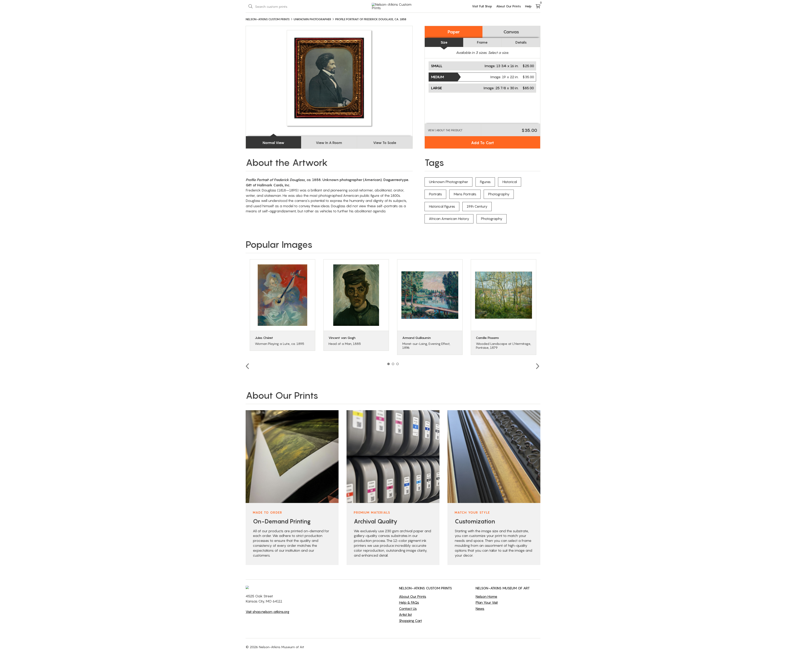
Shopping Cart (410, 621)
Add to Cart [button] (482, 142)
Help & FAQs (409, 602)
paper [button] (453, 31)
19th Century (477, 206)
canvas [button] (511, 31)
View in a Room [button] (329, 143)
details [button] (521, 42)
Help (528, 6)
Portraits (435, 194)
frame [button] (482, 42)
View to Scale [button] (384, 143)
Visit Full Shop (482, 6)
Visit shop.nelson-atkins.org (267, 612)
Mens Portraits (465, 194)
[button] (482, 65)
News (479, 609)
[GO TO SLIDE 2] (393, 364)
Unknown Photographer (448, 182)
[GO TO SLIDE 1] (388, 364)
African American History (449, 219)
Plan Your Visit (486, 602)
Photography (498, 194)
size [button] (443, 42)
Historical (509, 182)
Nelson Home (486, 597)
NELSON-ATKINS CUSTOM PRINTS (268, 19)
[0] (538, 6)
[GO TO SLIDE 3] (397, 364)
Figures (485, 182)
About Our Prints (508, 6)
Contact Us (408, 609)
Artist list (405, 615)
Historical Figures (442, 206)
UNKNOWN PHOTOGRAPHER (312, 19)
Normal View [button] (273, 143)
